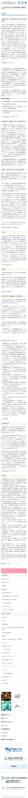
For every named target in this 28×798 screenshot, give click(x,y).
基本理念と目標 (5, 582)
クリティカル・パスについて (8, 666)
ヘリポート (4, 642)
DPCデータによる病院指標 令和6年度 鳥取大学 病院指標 (13, 628)
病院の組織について (6, 589)
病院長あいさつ (5, 579)
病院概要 (4, 585)
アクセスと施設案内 (6, 602)
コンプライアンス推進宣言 (7, 609)
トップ (2, 7)
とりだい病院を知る (6, 649)
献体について (5, 680)
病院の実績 (4, 617)
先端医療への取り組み (7, 646)
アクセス (22, 4)
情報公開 (4, 635)
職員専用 (14, 766)
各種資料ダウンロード (6, 714)
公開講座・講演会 (6, 652)
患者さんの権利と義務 (7, 592)
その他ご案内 (5, 683)
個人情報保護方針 (5, 729)
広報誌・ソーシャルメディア (8, 656)
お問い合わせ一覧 (6, 606)
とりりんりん (5, 670)
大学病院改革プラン (6, 676)
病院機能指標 (5, 624)
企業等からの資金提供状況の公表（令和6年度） (12, 639)
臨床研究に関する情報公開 (7, 739)
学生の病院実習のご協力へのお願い (9, 599)
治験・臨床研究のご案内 (7, 659)
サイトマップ (4, 725)
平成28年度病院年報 (17, 7)
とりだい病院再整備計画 (7, 673)
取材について (4, 718)
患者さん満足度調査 (6, 632)
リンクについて (4, 732)
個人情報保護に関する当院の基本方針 (10, 596)
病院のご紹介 (7, 7)
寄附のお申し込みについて (7, 721)
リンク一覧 (3, 736)
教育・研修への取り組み (7, 663)
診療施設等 (23, 7)
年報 (11, 7)
